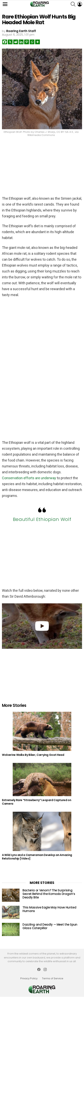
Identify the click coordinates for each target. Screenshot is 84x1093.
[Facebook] (4, 42)
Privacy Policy (29, 978)
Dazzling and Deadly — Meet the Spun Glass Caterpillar (49, 926)
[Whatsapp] (32, 42)
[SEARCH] (73, 4)
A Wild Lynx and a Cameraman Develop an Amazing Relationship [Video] (37, 856)
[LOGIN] (79, 4)
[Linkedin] (21, 42)
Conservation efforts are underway (29, 478)
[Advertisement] (42, 165)
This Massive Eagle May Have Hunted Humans (49, 909)
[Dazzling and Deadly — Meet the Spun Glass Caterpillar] (11, 929)
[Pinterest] (26, 42)
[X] (10, 42)
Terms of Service (52, 978)
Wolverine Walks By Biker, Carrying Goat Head (33, 755)
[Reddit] (15, 42)
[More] (37, 42)
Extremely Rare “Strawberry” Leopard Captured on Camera (36, 801)
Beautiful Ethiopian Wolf (42, 519)
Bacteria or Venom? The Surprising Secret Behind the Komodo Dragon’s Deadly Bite (48, 893)
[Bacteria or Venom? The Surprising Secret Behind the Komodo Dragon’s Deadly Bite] (11, 895)
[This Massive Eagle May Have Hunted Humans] (11, 912)
